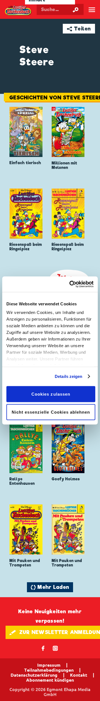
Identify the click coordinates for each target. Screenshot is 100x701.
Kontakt (78, 674)
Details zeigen (68, 376)
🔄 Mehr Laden (50, 587)
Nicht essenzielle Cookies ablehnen (51, 412)
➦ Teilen (79, 29)
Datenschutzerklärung (34, 674)
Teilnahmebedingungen (49, 670)
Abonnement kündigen (50, 679)
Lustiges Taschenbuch (18, 10)
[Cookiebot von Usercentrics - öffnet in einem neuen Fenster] (71, 284)
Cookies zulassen (50, 393)
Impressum (49, 665)
